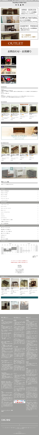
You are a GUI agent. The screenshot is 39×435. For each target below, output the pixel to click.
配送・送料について (14, 427)
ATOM (23, 428)
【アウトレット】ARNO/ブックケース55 (24, 114)
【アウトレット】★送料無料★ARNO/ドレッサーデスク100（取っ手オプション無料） (5, 289)
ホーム (3, 427)
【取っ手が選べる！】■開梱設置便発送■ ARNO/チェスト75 (24, 155)
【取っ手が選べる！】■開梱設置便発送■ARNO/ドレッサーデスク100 (5, 155)
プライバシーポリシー (33, 427)
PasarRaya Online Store (19, 2)
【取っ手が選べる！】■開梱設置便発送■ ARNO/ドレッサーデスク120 (15, 155)
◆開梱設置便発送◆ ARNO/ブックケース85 (33, 288)
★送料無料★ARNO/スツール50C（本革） (15, 288)
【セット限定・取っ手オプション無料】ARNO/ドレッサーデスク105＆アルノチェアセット (15, 114)
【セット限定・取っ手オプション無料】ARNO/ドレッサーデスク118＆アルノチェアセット (5, 114)
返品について (19, 427)
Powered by (15, 433)
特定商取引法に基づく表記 (25, 427)
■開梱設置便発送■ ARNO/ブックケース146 (33, 114)
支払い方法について (8, 427)
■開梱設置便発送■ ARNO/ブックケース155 (33, 155)
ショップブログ (17, 428)
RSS (20, 428)
